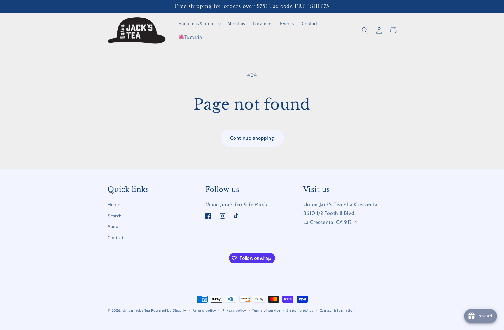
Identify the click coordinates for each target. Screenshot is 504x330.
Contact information (337, 310)
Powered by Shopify (168, 310)
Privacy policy (234, 310)
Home (114, 204)
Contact (116, 237)
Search (115, 215)
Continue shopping (252, 138)
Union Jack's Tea (136, 310)
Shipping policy (300, 310)
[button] (199, 23)
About (114, 226)
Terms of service (266, 310)
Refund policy (204, 310)
